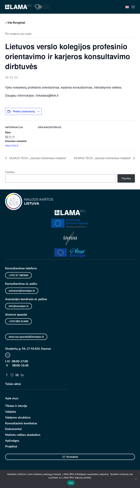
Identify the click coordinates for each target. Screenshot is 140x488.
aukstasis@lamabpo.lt (22, 290)
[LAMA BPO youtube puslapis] (17, 375)
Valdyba (10, 412)
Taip (71, 482)
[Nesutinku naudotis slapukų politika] (135, 479)
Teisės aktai (13, 384)
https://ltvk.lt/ (12, 145)
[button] (133, 7)
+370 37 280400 (18, 275)
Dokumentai (13, 429)
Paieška (10, 172)
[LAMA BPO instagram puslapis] (12, 375)
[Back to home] (18, 7)
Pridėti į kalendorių (24, 111)
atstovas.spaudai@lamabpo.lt (26, 336)
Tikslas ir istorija (16, 406)
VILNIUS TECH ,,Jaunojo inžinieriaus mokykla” (37, 158)
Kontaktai (72, 457)
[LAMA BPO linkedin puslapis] (22, 375)
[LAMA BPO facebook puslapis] (7, 375)
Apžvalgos (12, 441)
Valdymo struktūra (17, 417)
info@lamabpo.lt (19, 306)
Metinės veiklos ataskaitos (22, 435)
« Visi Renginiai (15, 22)
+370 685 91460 (18, 321)
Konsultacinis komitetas (21, 423)
